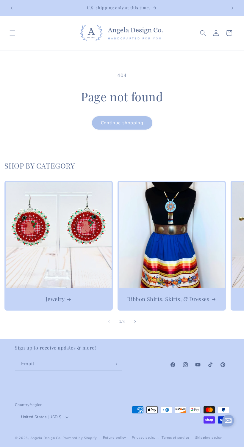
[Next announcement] (232, 8)
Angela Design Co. (46, 438)
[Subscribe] (115, 364)
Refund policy (114, 437)
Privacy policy (144, 437)
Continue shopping (122, 123)
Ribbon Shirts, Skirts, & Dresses (168, 299)
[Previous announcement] (11, 8)
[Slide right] (135, 321)
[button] (12, 33)
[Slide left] (108, 321)
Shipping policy (208, 437)
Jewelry (55, 299)
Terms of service (175, 437)
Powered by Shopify (79, 438)
